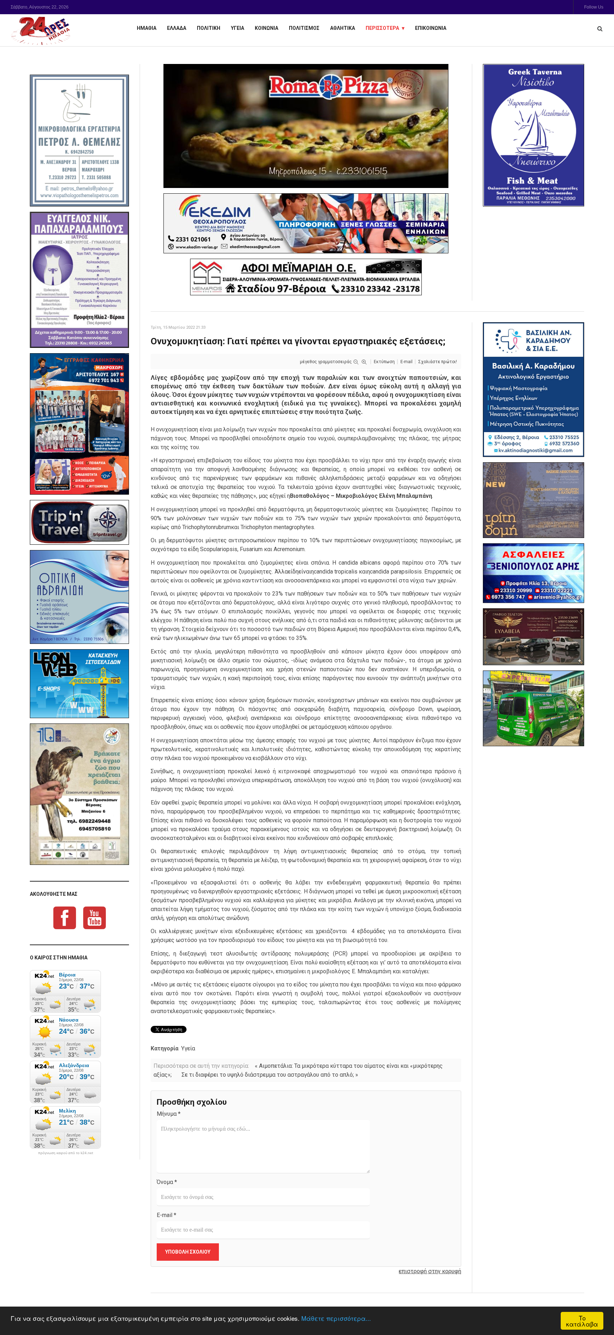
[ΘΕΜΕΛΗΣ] (79, 140)
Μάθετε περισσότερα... (336, 1318)
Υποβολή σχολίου (187, 1252)
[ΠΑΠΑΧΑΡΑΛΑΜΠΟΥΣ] (79, 280)
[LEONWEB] (79, 683)
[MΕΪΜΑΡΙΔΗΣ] (306, 277)
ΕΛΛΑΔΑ (176, 28)
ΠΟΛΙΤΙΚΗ (208, 28)
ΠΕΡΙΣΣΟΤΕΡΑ (382, 28)
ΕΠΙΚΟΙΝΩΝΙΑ (430, 28)
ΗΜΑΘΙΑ (146, 28)
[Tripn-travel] (79, 522)
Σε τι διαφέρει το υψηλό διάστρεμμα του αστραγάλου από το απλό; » (270, 1074)
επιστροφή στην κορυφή (430, 1271)
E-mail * (166, 1215)
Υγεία (188, 1048)
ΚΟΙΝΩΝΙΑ (266, 28)
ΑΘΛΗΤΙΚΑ (342, 28)
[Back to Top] (596, 1305)
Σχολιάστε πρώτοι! (437, 361)
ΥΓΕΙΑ (237, 28)
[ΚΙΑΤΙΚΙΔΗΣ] (533, 708)
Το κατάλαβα (582, 1320)
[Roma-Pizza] (306, 126)
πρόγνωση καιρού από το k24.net (65, 1153)
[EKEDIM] (306, 223)
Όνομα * (167, 1182)
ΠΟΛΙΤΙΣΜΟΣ (304, 28)
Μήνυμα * (169, 1113)
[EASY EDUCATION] (533, 500)
